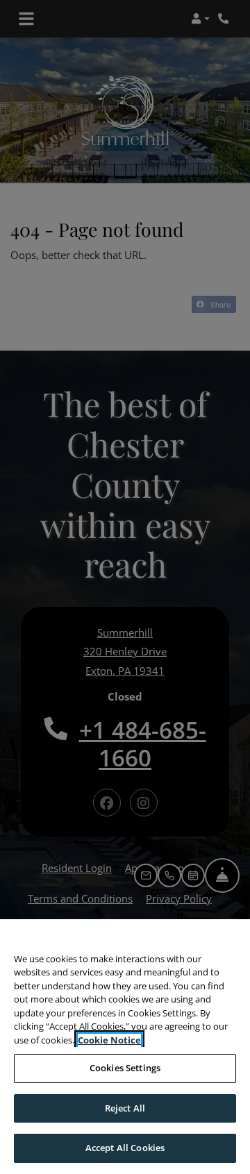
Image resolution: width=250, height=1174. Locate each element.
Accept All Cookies (125, 1147)
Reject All (125, 1108)
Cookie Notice (109, 1040)
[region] (125, 1046)
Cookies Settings (125, 1068)
